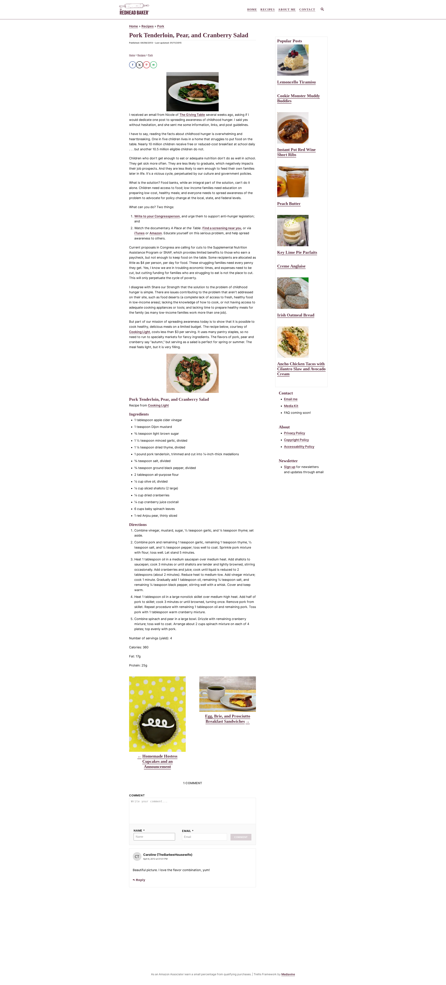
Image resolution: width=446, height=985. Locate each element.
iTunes (139, 233)
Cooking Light (139, 332)
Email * (188, 831)
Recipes (147, 26)
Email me (291, 399)
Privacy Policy (294, 433)
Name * (139, 830)
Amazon (155, 233)
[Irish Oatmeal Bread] (301, 293)
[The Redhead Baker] (149, 9)
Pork (160, 26)
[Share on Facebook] (132, 64)
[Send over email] (153, 64)
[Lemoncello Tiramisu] (301, 60)
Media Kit (291, 406)
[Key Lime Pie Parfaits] (301, 230)
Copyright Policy (296, 440)
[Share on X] (139, 64)
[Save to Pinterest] (146, 64)
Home (133, 26)
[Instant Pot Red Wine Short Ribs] (301, 128)
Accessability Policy (299, 446)
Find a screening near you (221, 228)
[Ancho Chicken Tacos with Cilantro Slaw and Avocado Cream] (301, 342)
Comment (137, 795)
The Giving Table (192, 115)
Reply (140, 880)
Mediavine (288, 974)
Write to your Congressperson (157, 216)
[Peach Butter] (301, 181)
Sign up (289, 467)
